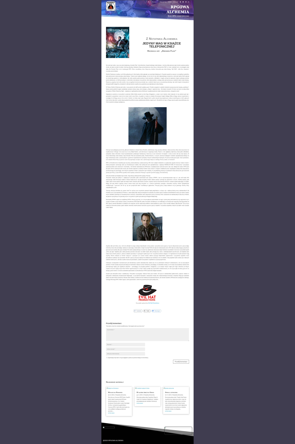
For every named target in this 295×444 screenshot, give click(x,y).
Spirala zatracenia (171, 392)
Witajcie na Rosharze (115, 392)
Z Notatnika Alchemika (161, 38)
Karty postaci (163, 2)
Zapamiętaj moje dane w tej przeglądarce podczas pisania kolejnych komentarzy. (128, 357)
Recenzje (154, 2)
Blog (149, 2)
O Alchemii (175, 2)
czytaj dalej (111, 413)
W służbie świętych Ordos (145, 392)
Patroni (170, 2)
